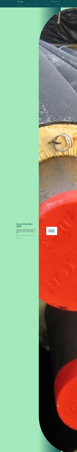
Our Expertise (27, 4)
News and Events (57, 4)
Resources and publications (47, 4)
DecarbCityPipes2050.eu (31, 235)
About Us (19, 4)
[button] (59, 1)
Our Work (36, 4)
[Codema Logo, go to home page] (20, 2)
